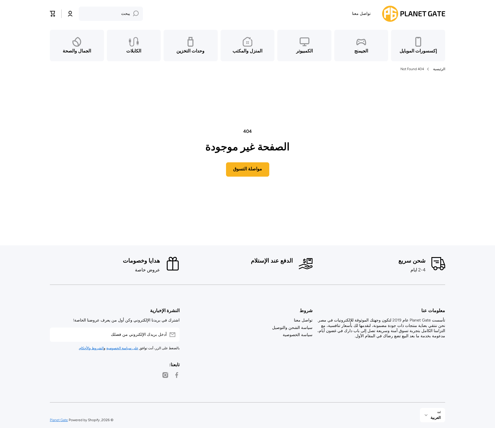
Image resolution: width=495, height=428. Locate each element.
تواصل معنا (303, 320)
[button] (53, 14)
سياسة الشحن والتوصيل (292, 327)
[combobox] (111, 14)
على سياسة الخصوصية (122, 348)
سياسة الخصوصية (298, 334)
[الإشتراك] (57, 335)
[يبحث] (136, 14)
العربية (436, 417)
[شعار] (413, 14)
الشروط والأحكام (91, 348)
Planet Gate (59, 420)
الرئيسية (439, 69)
